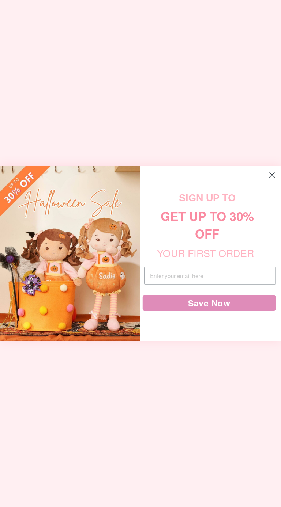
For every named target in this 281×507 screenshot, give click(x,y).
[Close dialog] (272, 175)
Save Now (209, 303)
